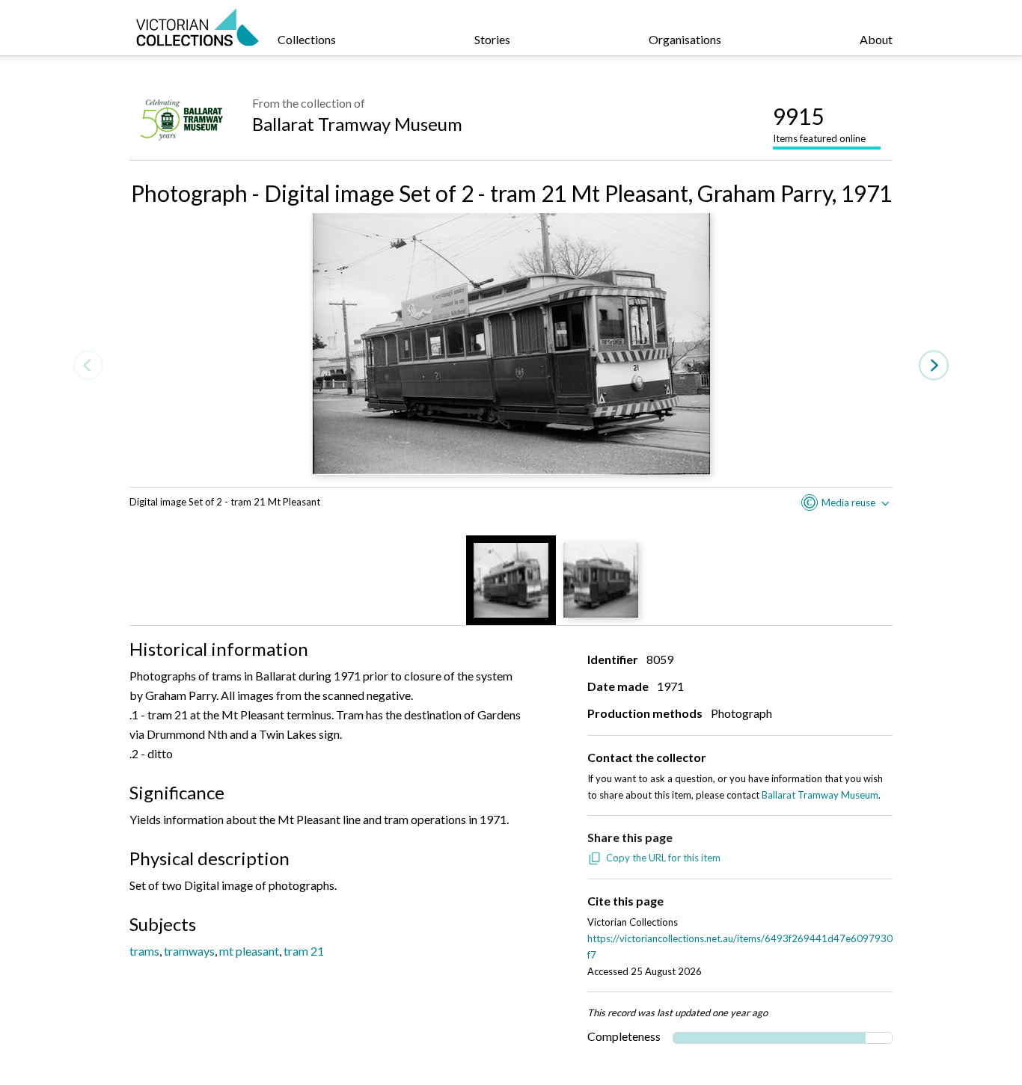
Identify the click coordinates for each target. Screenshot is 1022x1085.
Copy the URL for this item (663, 858)
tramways (189, 951)
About (876, 39)
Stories (492, 39)
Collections (307, 39)
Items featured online (819, 123)
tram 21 (304, 951)
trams (144, 951)
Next (934, 365)
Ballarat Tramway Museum (357, 124)
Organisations (685, 39)
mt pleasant (249, 951)
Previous (88, 365)
